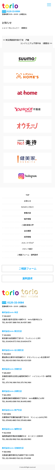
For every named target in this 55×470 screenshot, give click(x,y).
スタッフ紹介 (27, 249)
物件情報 (27, 219)
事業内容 (27, 213)
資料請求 (27, 278)
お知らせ (27, 201)
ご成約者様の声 (27, 225)
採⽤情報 (27, 237)
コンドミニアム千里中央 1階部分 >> (36, 43)
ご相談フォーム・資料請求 (27, 255)
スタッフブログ (27, 243)
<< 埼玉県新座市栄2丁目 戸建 (16, 40)
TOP (27, 195)
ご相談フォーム (27, 268)
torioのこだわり (27, 207)
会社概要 (27, 231)
